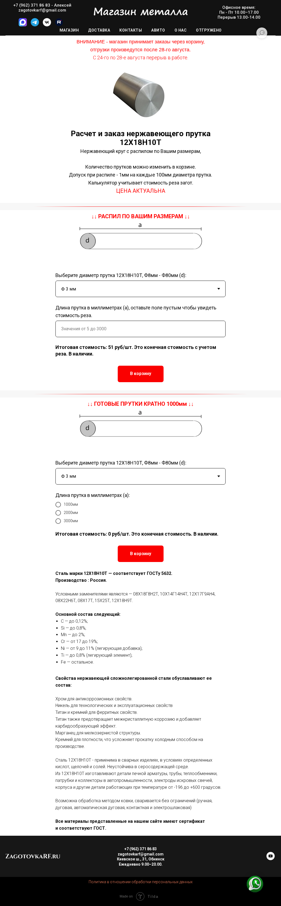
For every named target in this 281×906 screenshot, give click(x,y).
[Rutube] (59, 25)
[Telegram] (35, 25)
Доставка (99, 30)
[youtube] (270, 858)
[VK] (47, 25)
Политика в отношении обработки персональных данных (141, 882)
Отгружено (209, 30)
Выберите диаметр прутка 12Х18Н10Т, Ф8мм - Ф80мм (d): (120, 275)
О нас (181, 30)
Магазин (69, 30)
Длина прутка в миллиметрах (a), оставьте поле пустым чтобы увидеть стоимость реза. (135, 311)
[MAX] (23, 25)
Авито (158, 30)
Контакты (130, 30)
